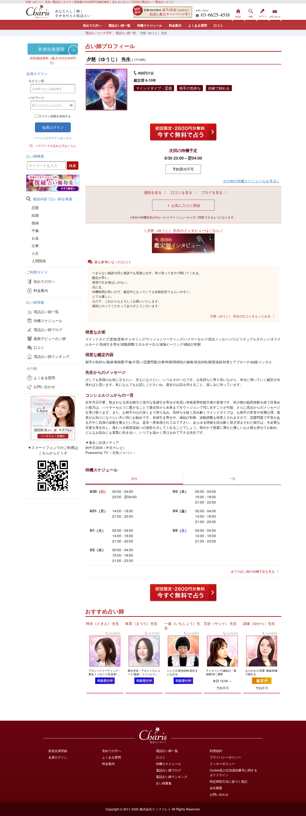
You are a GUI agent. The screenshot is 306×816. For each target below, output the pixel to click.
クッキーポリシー (222, 763)
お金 (35, 238)
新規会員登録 (57, 750)
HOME (238, 12)
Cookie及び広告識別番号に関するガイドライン (233, 772)
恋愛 (35, 207)
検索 (250, 12)
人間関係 (39, 260)
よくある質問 (197, 25)
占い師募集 (164, 783)
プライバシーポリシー (225, 757)
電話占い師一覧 (119, 25)
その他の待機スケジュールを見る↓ (251, 181)
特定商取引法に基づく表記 (228, 781)
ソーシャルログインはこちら (53, 138)
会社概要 (216, 788)
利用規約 (216, 750)
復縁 (35, 222)
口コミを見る (181, 192)
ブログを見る (212, 192)
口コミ (218, 25)
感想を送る (153, 192)
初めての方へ (92, 25)
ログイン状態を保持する (55, 116)
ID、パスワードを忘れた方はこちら (53, 145)
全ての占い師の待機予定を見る (253, 571)
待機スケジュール (149, 25)
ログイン (262, 12)
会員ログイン (57, 757)
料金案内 (175, 25)
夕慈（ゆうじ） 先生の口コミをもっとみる (240, 316)
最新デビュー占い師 (50, 338)
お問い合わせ (274, 12)
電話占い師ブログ (48, 329)
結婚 (35, 215)
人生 (35, 253)
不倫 (35, 230)
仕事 (35, 245)
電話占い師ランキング (51, 356)
